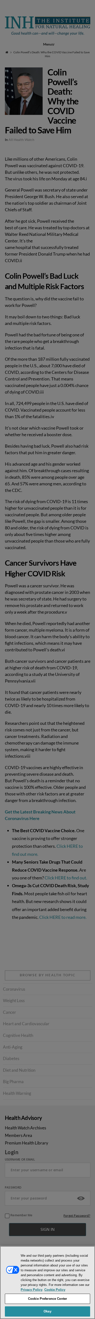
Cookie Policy (54, 1289)
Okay (47, 1311)
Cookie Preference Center (47, 1299)
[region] (47, 1282)
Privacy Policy (31, 1289)
